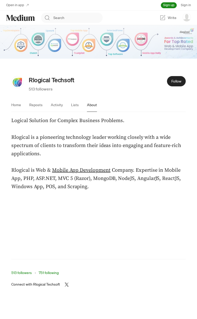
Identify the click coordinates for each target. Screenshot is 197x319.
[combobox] (78, 18)
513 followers (41, 89)
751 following (49, 272)
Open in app (15, 5)
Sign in (186, 5)
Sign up (168, 5)
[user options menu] (187, 17)
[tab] (16, 104)
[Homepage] (20, 18)
